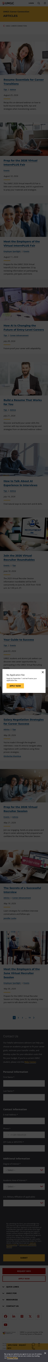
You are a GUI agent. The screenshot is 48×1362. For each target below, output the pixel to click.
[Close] (42, 672)
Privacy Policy (12, 1358)
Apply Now (15, 686)
